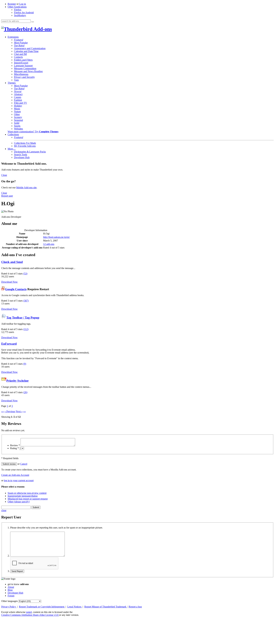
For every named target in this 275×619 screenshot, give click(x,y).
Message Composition (25, 68)
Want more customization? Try (33, 131)
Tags (16, 80)
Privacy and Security (24, 77)
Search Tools (20, 154)
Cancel (23, 463)
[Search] (32, 21)
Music (17, 108)
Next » (19, 411)
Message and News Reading (28, 71)
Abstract (18, 94)
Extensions (13, 37)
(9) (24, 363)
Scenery (18, 117)
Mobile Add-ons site (26, 187)
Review (15, 445)
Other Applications (17, 6)
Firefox (17, 9)
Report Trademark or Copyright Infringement (42, 606)
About (11, 587)
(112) (25, 329)
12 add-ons (48, 244)
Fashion (18, 100)
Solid (16, 123)
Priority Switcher (17, 380)
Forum (11, 595)
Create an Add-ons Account (15, 475)
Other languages (9, 601)
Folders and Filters (23, 59)
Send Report (17, 571)
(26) (25, 392)
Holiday (18, 105)
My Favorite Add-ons (25, 146)
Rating (14, 448)
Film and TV (20, 103)
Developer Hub (22, 157)
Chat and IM (20, 54)
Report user (7, 195)
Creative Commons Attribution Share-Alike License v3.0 (30, 615)
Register (12, 4)
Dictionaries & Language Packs (30, 151)
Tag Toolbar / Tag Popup (22, 317)
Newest (17, 91)
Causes (17, 97)
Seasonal (18, 120)
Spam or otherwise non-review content (27, 493)
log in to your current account (19, 480)
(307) (26, 300)
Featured (18, 39)
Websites (18, 128)
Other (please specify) (19, 501)
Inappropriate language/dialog (23, 496)
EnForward (9, 343)
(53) (25, 273)
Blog (10, 590)
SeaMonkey (20, 15)
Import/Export (21, 62)
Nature (17, 111)
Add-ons (42, 29)
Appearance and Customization (30, 48)
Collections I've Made (25, 143)
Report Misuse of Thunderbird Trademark (105, 606)
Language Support (23, 65)
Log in (22, 4)
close (3, 510)
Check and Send (12, 262)
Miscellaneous (21, 74)
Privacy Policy (9, 606)
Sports (17, 125)
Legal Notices (74, 606)
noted (29, 612)
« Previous (9, 411)
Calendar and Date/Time (26, 51)
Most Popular (21, 42)
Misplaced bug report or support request (28, 498)
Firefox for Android (24, 12)
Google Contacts (16, 289)
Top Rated (19, 45)
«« (2, 411)
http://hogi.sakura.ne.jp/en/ (56, 237)
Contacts (18, 57)
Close (4, 175)
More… (12, 148)
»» (24, 411)
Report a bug (135, 606)
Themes (12, 82)
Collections (13, 134)
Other (17, 114)
